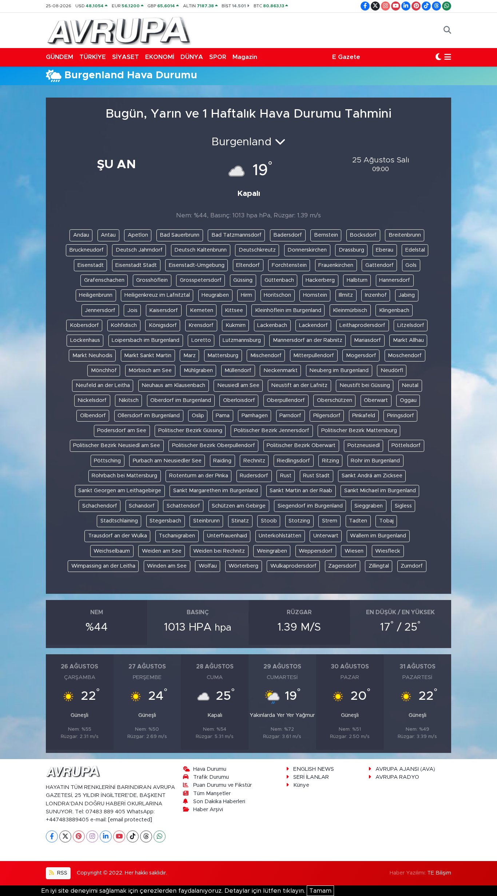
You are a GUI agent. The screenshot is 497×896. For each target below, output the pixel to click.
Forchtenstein (289, 265)
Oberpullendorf (286, 400)
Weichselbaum (112, 551)
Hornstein (315, 295)
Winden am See (167, 566)
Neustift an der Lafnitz (299, 385)
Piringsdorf (400, 415)
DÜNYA (191, 57)
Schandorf (142, 506)
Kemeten (201, 310)
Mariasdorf (367, 340)
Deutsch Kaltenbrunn (200, 250)
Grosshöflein (152, 280)
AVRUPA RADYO (397, 777)
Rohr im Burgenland (375, 460)
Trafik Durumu (211, 777)
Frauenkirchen (335, 265)
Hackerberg (320, 280)
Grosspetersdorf (201, 280)
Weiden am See (162, 551)
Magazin (244, 57)
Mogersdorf (361, 355)
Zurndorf (412, 566)
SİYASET (125, 57)
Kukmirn (236, 325)
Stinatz (240, 521)
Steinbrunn (206, 521)
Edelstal (415, 250)
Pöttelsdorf (406, 445)
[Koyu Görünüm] (438, 57)
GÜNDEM (59, 57)
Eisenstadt (90, 265)
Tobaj (386, 521)
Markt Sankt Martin (147, 355)
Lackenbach (272, 325)
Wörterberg (243, 566)
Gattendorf (379, 265)
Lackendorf (313, 325)
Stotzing (299, 521)
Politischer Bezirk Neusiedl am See (116, 445)
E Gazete (346, 57)
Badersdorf (287, 235)
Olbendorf (93, 415)
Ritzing (330, 460)
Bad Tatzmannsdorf (236, 235)
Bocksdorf (363, 235)
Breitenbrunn (405, 235)
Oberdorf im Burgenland (180, 400)
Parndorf (290, 415)
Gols (411, 265)
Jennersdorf (100, 310)
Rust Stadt (316, 475)
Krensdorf (201, 325)
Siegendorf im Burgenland (310, 506)
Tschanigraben (177, 535)
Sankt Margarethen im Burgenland (215, 490)
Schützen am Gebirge (239, 506)
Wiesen (354, 551)
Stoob (269, 521)
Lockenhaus (85, 340)
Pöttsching (107, 460)
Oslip (198, 415)
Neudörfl (392, 370)
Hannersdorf (394, 280)
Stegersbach (165, 521)
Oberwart (376, 400)
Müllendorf (237, 370)
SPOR (217, 57)
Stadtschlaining (119, 521)
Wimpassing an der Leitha (103, 566)
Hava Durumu (209, 769)
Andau (81, 235)
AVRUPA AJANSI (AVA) (405, 769)
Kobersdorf (84, 325)
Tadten (358, 521)
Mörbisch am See (150, 370)
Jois (132, 310)
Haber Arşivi (208, 809)
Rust (285, 475)
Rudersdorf (254, 475)
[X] (65, 836)
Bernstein (326, 235)
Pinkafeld (363, 415)
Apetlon (138, 235)
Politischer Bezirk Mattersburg (359, 430)
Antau (108, 235)
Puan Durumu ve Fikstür (222, 785)
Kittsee (234, 310)
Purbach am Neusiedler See (167, 460)
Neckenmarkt (280, 370)
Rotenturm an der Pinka (198, 475)
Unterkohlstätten (280, 535)
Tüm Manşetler (212, 793)
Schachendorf (99, 506)
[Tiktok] (133, 836)
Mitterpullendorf (313, 355)
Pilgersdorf (327, 415)
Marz (189, 355)
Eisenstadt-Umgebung (196, 265)
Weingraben (272, 551)
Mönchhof (104, 370)
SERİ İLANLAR (311, 777)
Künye (301, 785)
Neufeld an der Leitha (103, 385)
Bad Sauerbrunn (179, 235)
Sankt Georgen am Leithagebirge (119, 490)
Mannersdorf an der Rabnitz (307, 340)
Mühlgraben (198, 370)
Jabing (406, 295)
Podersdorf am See (121, 430)
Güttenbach (279, 280)
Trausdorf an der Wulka (117, 535)
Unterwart (325, 535)
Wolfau (208, 566)
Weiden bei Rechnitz (219, 551)
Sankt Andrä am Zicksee (372, 475)
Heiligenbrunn (95, 295)
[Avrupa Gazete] (118, 30)
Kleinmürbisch (350, 310)
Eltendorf (248, 265)
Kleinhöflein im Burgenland (288, 310)
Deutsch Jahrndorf (139, 250)
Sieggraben (368, 506)
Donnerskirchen (307, 250)
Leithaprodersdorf (362, 325)
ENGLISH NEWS (313, 769)
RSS (61, 873)
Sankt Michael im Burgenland (380, 490)
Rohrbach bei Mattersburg (124, 475)
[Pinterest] (79, 836)
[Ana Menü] (447, 57)
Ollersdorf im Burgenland (149, 415)
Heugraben (215, 295)
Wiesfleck (387, 551)
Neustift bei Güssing (364, 385)
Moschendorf (405, 355)
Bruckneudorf (86, 250)
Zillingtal (379, 566)
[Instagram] (92, 836)
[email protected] (130, 819)
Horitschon (277, 295)
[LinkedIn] (106, 836)
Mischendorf (266, 355)
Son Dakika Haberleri (219, 801)
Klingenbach (394, 310)
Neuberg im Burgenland (339, 370)
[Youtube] (119, 836)
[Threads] (146, 836)
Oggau (408, 400)
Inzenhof (376, 295)
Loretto (201, 340)
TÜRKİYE (92, 57)
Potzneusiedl (363, 445)
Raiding (222, 460)
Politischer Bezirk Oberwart (301, 445)
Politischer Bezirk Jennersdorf (271, 430)
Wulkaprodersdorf (293, 566)
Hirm (246, 295)
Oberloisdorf (239, 400)
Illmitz (346, 295)
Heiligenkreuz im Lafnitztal (157, 295)
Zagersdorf (342, 566)
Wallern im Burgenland (378, 535)
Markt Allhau (408, 340)
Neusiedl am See (238, 385)
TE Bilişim (439, 873)
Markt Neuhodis (92, 355)
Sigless (403, 506)
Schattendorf (183, 506)
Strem (329, 521)
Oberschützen (334, 400)
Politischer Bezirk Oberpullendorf (213, 445)
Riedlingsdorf (293, 460)
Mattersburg (222, 355)
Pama (223, 415)
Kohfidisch (124, 325)
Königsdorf (163, 325)
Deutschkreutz (257, 250)
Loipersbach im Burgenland (145, 340)
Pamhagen (255, 415)
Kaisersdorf (163, 310)
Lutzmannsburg (242, 340)
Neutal (410, 385)
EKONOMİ (159, 57)
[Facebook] (52, 836)
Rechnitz (254, 460)
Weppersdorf (316, 551)
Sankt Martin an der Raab (301, 490)
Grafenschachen (104, 280)
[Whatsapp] (160, 836)
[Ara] (447, 30)
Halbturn (357, 280)
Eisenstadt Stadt (136, 265)
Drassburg (351, 250)
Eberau (384, 250)
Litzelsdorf (410, 325)
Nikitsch (129, 400)
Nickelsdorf (92, 400)
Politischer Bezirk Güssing (190, 430)
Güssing (243, 280)
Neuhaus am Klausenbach (173, 385)
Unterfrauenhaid (227, 535)
